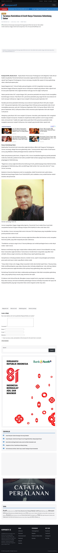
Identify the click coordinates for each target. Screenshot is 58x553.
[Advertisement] (29, 64)
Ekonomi (3, 13)
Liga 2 (53, 513)
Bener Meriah (46, 511)
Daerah (20, 541)
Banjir (29, 511)
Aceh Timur (13, 511)
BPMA (4, 513)
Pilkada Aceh (47, 515)
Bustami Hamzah (18, 513)
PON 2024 (12, 517)
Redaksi (34, 533)
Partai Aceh (19, 515)
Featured (20, 538)
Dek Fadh (23, 513)
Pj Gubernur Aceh (51, 515)
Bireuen (51, 511)
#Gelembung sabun (22, 308)
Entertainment (22, 536)
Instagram (50, 1)
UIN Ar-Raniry (34, 517)
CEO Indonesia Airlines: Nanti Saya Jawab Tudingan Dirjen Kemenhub (22, 448)
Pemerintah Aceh (26, 515)
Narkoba (15, 515)
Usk (39, 517)
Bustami (13, 513)
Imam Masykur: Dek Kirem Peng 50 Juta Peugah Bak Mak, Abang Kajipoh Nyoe (24, 439)
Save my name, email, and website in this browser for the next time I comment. (22, 338)
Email (3, 332)
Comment (4, 326)
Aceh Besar (9, 511)
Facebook (41, 1)
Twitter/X (45, 1)
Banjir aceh (35, 511)
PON (9, 517)
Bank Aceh (41, 511)
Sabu (23, 517)
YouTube (55, 1)
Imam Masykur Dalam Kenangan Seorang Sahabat (17, 435)
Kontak (33, 538)
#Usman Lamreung (32, 308)
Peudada (35, 515)
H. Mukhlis (36, 513)
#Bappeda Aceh (5, 308)
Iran (42, 513)
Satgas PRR (29, 517)
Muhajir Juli (7, 22)
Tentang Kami (35, 531)
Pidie (38, 515)
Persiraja (32, 515)
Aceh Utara (18, 511)
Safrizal (25, 517)
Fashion (20, 543)
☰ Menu (54, 5)
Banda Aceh (24, 511)
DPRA (26, 513)
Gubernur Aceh (31, 513)
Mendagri (4, 515)
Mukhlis (12, 515)
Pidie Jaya (42, 515)
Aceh (33, 164)
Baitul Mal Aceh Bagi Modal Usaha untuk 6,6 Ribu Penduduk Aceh (21, 442)
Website (3, 335)
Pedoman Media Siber (37, 536)
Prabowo (16, 517)
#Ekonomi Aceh (14, 308)
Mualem (8, 515)
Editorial (20, 531)
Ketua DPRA (45, 513)
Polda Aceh (5, 517)
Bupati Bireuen (9, 513)
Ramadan (20, 517)
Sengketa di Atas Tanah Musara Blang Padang (16, 445)
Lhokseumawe (49, 513)
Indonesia (40, 513)
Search (4, 347)
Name (3, 329)
